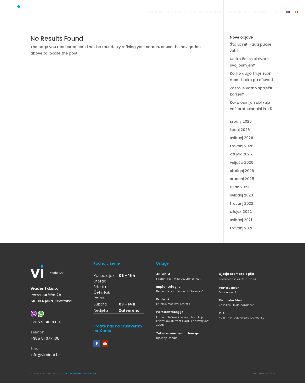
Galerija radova (206, 12)
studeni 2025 (242, 178)
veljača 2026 (241, 162)
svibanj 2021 (241, 219)
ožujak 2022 (241, 211)
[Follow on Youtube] (105, 343)
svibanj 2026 (241, 137)
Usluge (174, 12)
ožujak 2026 (241, 154)
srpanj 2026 (241, 121)
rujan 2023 (239, 187)
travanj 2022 (241, 203)
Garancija (236, 12)
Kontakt (259, 12)
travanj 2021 (241, 228)
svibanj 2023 (241, 195)
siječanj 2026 (242, 170)
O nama (155, 12)
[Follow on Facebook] (96, 343)
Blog (276, 12)
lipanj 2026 (240, 129)
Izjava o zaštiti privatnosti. (79, 373)
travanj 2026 (241, 146)
